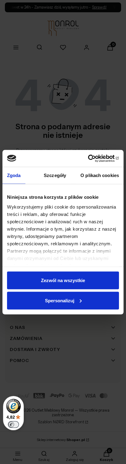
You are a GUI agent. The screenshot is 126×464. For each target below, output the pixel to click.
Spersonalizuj (59, 300)
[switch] (13, 424)
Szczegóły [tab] (55, 175)
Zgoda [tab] (14, 175)
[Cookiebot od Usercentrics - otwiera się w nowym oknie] (92, 158)
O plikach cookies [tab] (99, 175)
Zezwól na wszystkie (63, 280)
